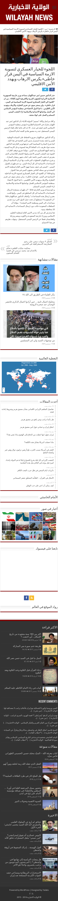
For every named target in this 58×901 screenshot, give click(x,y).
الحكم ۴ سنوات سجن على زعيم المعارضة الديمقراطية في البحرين (37, 241)
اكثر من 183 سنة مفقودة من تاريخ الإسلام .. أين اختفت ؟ (25, 635)
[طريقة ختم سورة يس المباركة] (50, 650)
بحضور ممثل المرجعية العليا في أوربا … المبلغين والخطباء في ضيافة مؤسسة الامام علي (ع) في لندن (22, 791)
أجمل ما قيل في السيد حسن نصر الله (24, 658)
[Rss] (31, 598)
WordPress (24, 890)
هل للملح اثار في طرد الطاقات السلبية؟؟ (22, 776)
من (45, 29)
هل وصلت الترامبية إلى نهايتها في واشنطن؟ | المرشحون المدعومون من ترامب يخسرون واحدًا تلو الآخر (23, 862)
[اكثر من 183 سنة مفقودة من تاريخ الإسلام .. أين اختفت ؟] (50, 638)
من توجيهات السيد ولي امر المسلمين (37, 340)
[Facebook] (26, 598)
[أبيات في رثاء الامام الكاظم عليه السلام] (50, 692)
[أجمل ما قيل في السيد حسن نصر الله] (50, 662)
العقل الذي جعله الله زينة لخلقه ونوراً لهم (22, 764)
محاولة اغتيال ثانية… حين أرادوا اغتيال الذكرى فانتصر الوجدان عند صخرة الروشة (30, 303)
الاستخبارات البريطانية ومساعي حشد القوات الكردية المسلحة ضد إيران (23, 874)
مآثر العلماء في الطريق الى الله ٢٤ (38, 294)
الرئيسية (52, 29)
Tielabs (46, 890)
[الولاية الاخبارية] (29, 7)
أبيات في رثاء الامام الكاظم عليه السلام (23, 688)
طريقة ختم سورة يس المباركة (27, 646)
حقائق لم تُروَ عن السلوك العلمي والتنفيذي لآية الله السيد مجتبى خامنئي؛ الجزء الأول (22, 825)
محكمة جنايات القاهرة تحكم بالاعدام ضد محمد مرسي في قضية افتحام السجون (21, 249)
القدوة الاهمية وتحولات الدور (28, 801)
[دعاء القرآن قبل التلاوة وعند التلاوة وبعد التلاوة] (50, 677)
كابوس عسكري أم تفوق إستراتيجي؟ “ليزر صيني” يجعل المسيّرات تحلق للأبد (23, 836)
